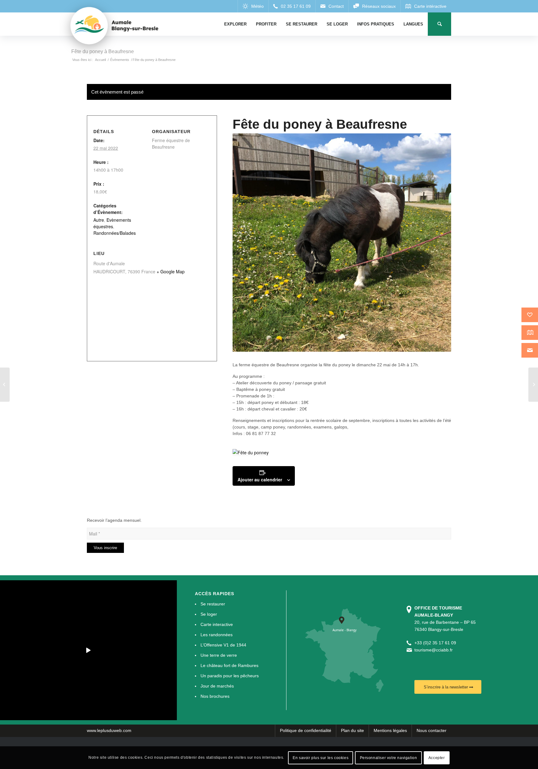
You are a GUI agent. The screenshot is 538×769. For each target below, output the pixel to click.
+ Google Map (171, 271)
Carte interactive (217, 624)
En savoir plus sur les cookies (320, 757)
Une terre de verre (219, 655)
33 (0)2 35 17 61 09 (436, 642)
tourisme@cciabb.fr (433, 649)
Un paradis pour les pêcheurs (230, 675)
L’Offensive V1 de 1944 (223, 644)
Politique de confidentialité (305, 730)
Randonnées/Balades (114, 233)
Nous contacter (431, 730)
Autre (98, 220)
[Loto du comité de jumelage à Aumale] (5, 385)
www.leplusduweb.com (109, 730)
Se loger (209, 614)
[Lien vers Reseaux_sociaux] (374, 6)
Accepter (436, 757)
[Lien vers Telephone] (291, 6)
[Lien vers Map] (425, 6)
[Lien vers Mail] (331, 6)
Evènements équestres (112, 223)
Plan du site (352, 730)
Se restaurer (213, 603)
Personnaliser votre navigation (388, 757)
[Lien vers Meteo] (253, 6)
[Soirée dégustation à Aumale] (533, 385)
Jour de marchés (217, 685)
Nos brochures (215, 696)
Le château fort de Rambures (229, 665)
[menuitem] (235, 24)
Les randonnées (217, 634)
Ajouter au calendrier (260, 479)
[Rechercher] (439, 24)
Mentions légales (390, 730)
